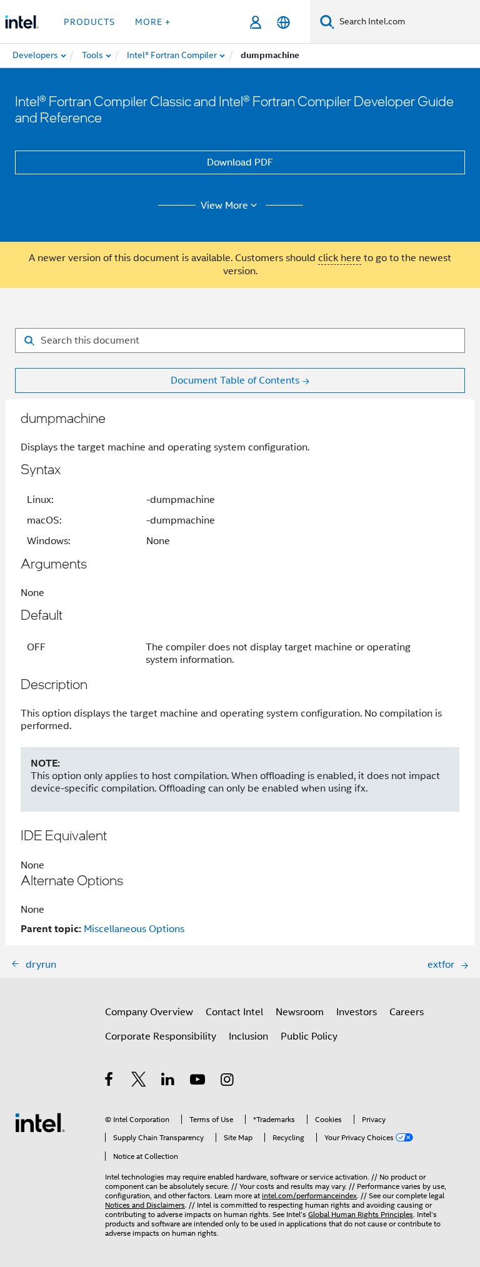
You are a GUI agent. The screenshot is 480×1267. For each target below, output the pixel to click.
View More (224, 205)
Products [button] (89, 21)
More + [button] (153, 21)
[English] (283, 22)
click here (339, 258)
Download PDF (240, 162)
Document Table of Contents (235, 380)
